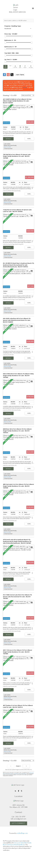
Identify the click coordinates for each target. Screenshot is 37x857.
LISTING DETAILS (8, 138)
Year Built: (11, 53)
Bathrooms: (10, 47)
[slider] (5, 36)
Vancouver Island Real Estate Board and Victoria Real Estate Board (18, 773)
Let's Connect (18, 823)
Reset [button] (25, 67)
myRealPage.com (22, 833)
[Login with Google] (8, 75)
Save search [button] (5, 67)
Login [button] (20, 74)
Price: (10, 34)
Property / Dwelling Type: (12, 26)
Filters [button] (31, 67)
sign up (25, 87)
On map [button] (20, 67)
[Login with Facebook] (4, 75)
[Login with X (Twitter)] (12, 75)
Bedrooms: (10, 40)
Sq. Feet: (10, 59)
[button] (15, 791)
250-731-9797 (7, 147)
